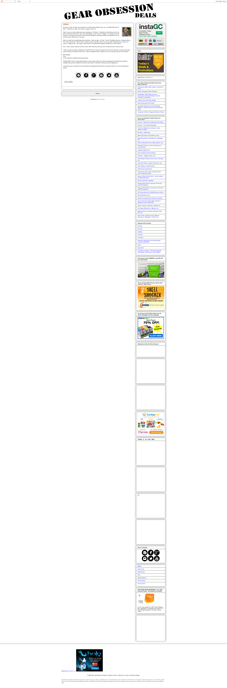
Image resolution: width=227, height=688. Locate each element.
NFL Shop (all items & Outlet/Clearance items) (150, 192)
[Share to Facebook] (70, 82)
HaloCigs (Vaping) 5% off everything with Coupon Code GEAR (149, 241)
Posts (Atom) (101, 99)
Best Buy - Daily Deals (144, 132)
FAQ (139, 575)
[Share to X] (68, 82)
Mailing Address (142, 578)
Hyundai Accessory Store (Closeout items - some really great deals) (150, 172)
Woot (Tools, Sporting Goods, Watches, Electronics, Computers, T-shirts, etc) (149, 216)
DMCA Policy (141, 572)
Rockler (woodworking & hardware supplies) (150, 198)
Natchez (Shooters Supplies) (146, 180)
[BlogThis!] (67, 82)
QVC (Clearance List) (144, 195)
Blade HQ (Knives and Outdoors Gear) (148, 135)
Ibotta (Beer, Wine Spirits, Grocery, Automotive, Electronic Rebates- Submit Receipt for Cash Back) (149, 96)
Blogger (138, 675)
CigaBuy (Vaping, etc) (144, 150)
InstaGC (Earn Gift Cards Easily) (147, 100)
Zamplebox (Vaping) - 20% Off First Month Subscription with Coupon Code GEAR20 (149, 251)
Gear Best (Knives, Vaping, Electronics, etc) (150, 163)
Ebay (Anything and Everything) (146, 153)
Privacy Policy (141, 580)
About (139, 566)
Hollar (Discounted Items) (145, 169)
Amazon (140, 226)
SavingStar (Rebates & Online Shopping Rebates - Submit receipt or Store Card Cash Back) (150, 107)
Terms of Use (141, 583)
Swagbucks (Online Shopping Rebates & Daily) (151, 112)
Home (97, 93)
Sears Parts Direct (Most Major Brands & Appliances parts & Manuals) (149, 201)
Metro (139, 245)
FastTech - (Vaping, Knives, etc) (146, 155)
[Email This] (65, 82)
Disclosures (141, 569)
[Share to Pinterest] (72, 82)
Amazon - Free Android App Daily (147, 125)
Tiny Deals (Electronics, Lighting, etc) (148, 208)
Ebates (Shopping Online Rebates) (147, 91)
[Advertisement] (151, 371)
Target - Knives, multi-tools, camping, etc (149, 205)
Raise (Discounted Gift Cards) (146, 103)
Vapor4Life (141, 248)
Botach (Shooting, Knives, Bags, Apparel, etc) (150, 142)
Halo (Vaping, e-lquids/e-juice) (146, 166)
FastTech (140, 234)
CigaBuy (140, 231)
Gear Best (140, 237)
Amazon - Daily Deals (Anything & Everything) (150, 122)
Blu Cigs (140, 229)
